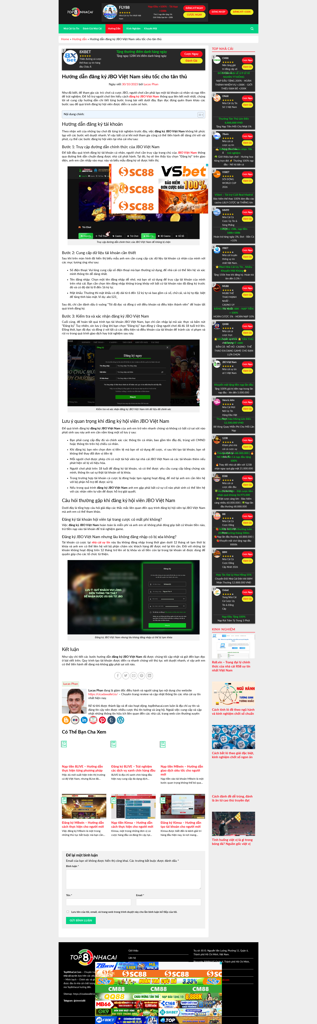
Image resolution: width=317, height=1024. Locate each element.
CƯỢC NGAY (194, 15)
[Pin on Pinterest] (141, 675)
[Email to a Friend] (133, 675)
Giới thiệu (133, 951)
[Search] (252, 28)
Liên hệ (132, 958)
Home (65, 39)
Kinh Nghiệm (133, 28)
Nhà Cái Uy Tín (71, 28)
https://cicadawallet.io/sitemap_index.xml (93, 994)
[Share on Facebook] (118, 675)
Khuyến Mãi (150, 28)
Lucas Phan (151, 84)
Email (140, 895)
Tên (69, 895)
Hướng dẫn (79, 39)
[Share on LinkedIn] (149, 675)
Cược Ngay (191, 54)
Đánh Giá (191, 60)
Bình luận (72, 866)
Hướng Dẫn (114, 28)
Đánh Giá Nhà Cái (92, 28)
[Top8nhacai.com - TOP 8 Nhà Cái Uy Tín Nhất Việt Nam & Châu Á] (80, 12)
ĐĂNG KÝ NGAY (194, 8)
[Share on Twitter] (125, 675)
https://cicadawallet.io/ (103, 694)
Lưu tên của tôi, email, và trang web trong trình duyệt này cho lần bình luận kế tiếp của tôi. (124, 912)
